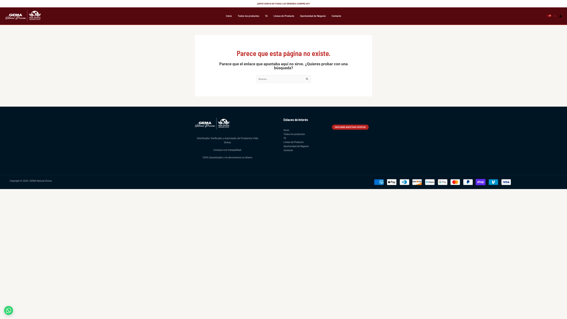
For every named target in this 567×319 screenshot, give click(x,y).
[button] (283, 3)
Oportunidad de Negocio (313, 16)
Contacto (336, 16)
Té (266, 16)
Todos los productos (248, 16)
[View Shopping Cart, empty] (548, 16)
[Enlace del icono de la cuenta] (560, 16)
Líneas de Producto (284, 16)
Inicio (229, 16)
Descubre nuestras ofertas (350, 127)
